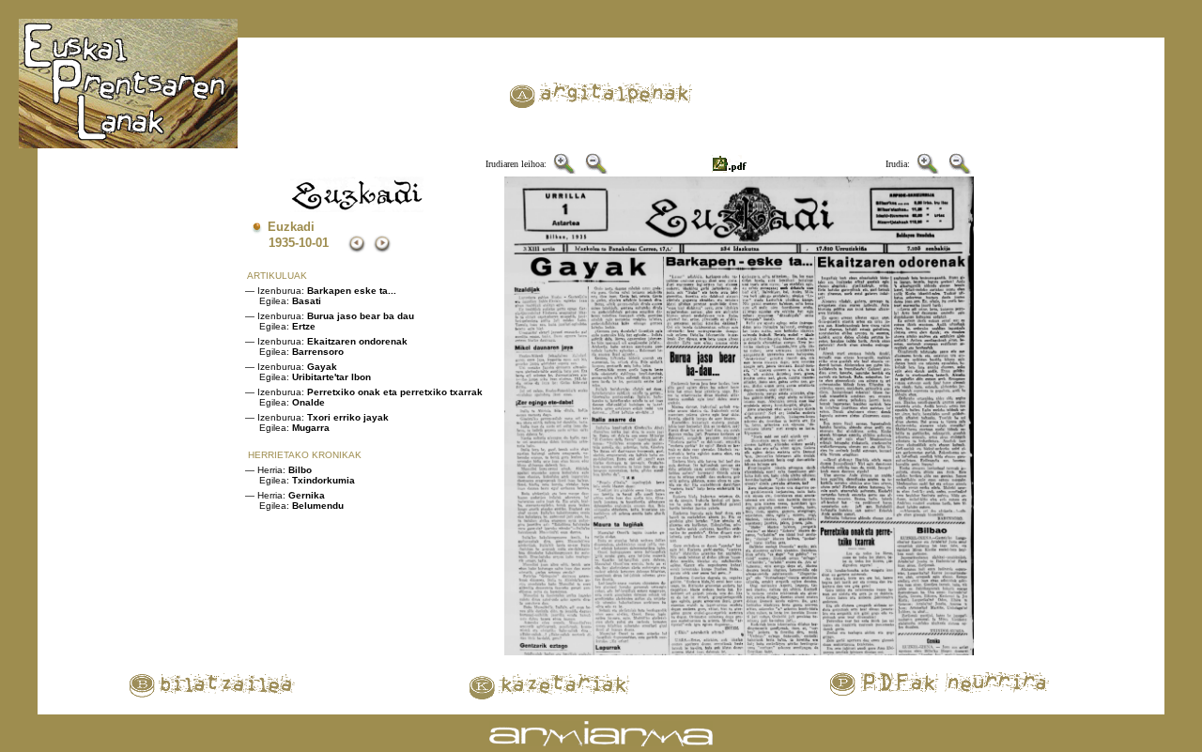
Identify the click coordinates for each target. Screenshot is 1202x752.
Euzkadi (291, 227)
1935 (282, 243)
